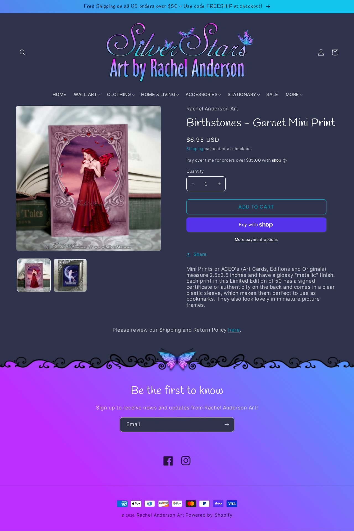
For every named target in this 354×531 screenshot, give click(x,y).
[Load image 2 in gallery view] (70, 275)
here (234, 330)
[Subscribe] (227, 424)
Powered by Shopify (209, 515)
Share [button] (200, 254)
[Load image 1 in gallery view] (33, 275)
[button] (23, 52)
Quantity (195, 171)
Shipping (194, 148)
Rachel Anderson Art (160, 515)
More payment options (256, 239)
